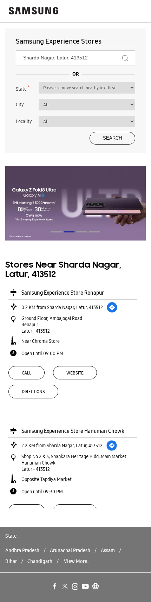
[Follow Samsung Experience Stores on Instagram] (75, 586)
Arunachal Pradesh (70, 550)
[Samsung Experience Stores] (33, 11)
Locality (24, 121)
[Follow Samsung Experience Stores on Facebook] (55, 586)
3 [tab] (82, 231)
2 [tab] (69, 231)
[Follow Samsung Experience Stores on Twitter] (65, 586)
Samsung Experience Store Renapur (62, 292)
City (20, 104)
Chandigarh (39, 561)
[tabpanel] (75, 203)
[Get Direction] (112, 307)
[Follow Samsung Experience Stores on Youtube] (85, 586)
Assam (108, 550)
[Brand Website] (95, 586)
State (23, 88)
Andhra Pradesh (22, 550)
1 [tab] (56, 231)
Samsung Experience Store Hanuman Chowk (72, 431)
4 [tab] (94, 231)
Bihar (11, 561)
